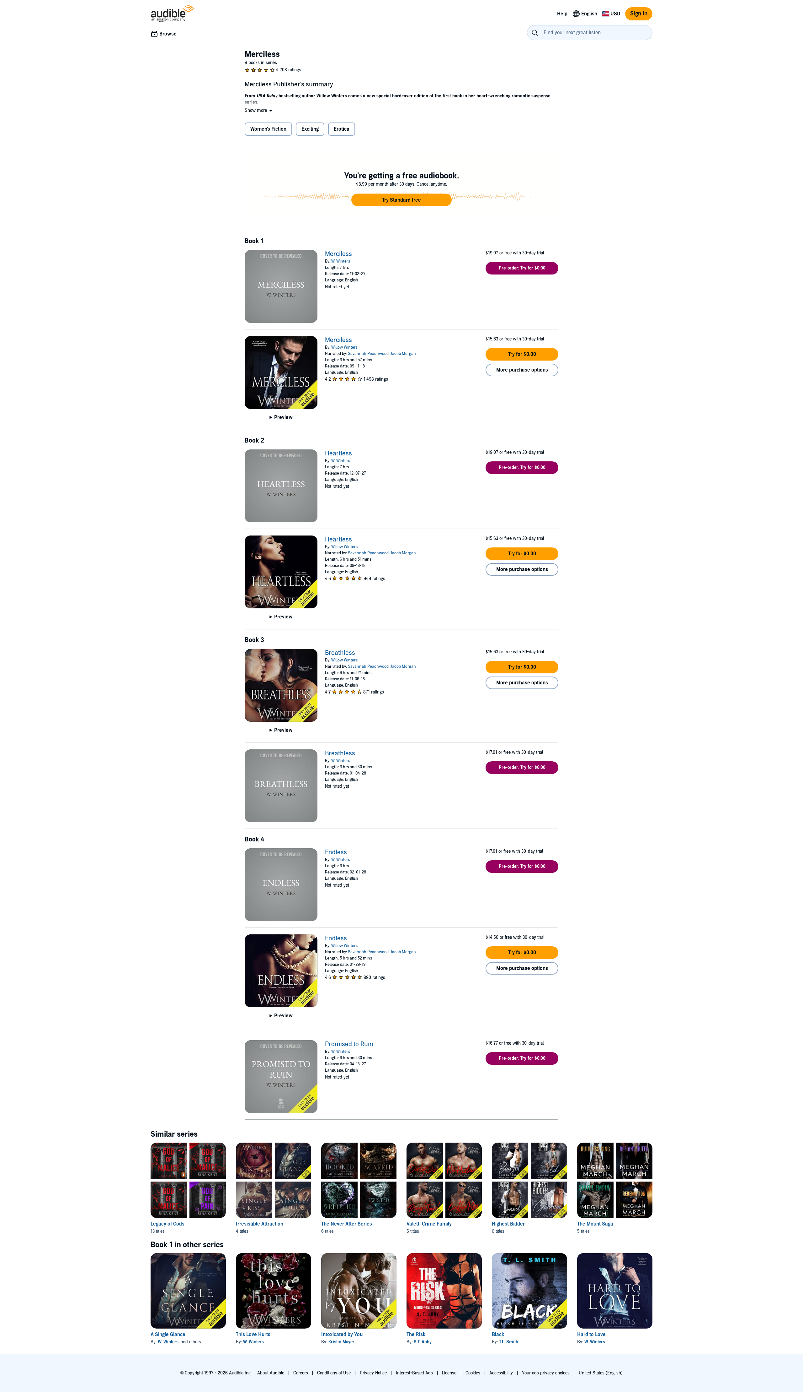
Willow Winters (344, 347)
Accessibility (501, 1373)
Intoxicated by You (342, 1334)
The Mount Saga (595, 1224)
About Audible (270, 1373)
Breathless (340, 653)
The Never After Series (346, 1224)
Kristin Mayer (341, 1342)
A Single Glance (168, 1334)
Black (498, 1334)
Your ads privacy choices (546, 1373)
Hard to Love (591, 1334)
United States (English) (601, 1373)
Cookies (472, 1373)
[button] (259, 110)
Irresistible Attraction (259, 1224)
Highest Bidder (508, 1224)
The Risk (416, 1334)
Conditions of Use (334, 1373)
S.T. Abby (423, 1342)
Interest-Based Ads (414, 1373)
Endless (336, 852)
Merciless (338, 254)
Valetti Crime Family (429, 1224)
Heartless (338, 453)
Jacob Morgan (403, 353)
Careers (300, 1373)
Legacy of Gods (167, 1224)
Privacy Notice (373, 1373)
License (449, 1373)
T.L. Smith (508, 1342)
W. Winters (340, 261)
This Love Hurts (253, 1334)
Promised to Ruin (349, 1044)
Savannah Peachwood (368, 353)
